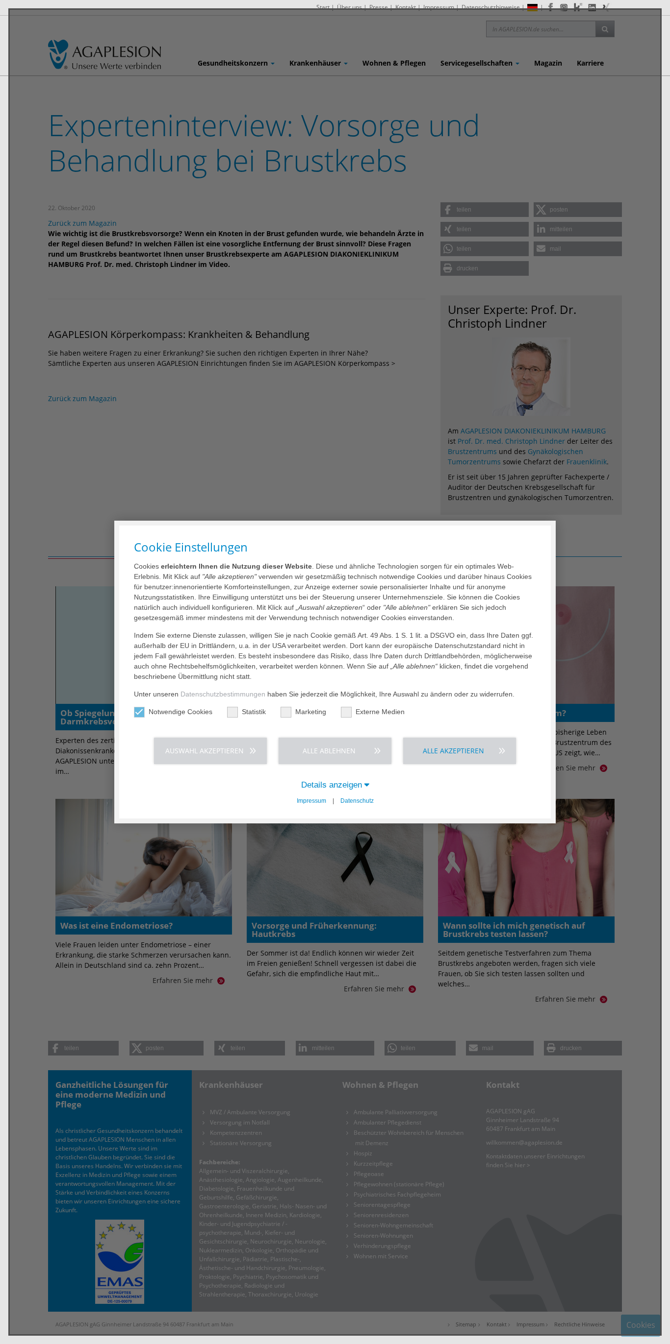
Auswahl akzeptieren (204, 750)
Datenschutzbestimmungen (222, 694)
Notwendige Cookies (180, 712)
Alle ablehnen (329, 750)
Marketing (310, 712)
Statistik (254, 712)
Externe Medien (380, 712)
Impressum (311, 800)
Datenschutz (357, 800)
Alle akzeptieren (453, 750)
